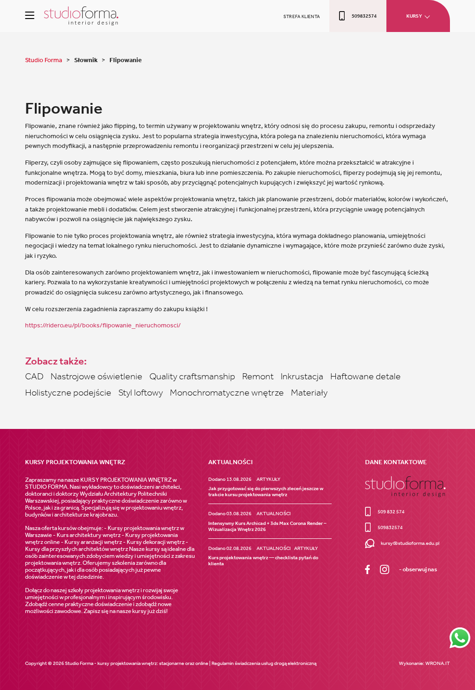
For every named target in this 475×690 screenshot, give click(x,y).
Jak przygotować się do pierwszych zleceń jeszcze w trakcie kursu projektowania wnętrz (265, 492)
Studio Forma (44, 60)
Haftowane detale (365, 376)
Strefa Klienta (301, 16)
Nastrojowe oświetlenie (96, 376)
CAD (34, 376)
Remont (258, 376)
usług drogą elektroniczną (288, 663)
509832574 (364, 16)
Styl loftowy (140, 392)
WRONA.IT (437, 663)
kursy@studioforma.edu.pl (410, 543)
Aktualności (274, 514)
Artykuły (268, 479)
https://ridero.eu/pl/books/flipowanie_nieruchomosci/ (103, 325)
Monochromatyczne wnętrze (227, 392)
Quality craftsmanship (192, 376)
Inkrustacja (302, 376)
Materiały (309, 392)
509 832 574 (391, 512)
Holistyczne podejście (68, 392)
